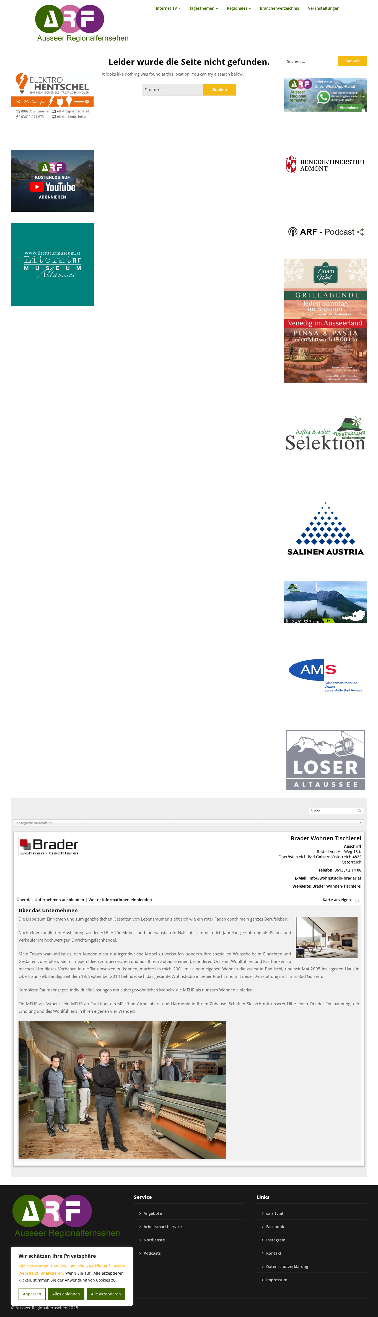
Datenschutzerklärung (287, 1266)
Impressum (276, 1279)
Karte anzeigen (337, 899)
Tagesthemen (202, 8)
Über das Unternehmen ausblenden (50, 899)
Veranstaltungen (324, 8)
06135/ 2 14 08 (348, 870)
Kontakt (273, 1253)
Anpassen (32, 1294)
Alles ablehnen (66, 1294)
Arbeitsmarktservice (163, 1226)
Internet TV (166, 8)
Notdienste (154, 1240)
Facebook (275, 1226)
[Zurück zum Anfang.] (358, 899)
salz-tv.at (275, 1213)
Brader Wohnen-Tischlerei (336, 886)
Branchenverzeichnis (279, 8)
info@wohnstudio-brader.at (335, 878)
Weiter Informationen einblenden (120, 899)
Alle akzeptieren (106, 1294)
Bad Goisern (319, 856)
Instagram (275, 1240)
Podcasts (152, 1253)
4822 (357, 856)
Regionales (237, 8)
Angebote (153, 1213)
